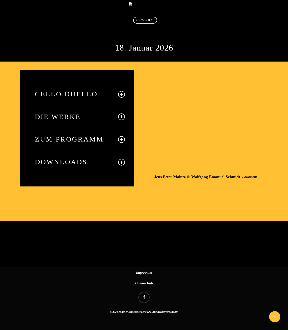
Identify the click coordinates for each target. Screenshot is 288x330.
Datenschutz (144, 283)
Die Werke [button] (58, 117)
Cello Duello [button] (66, 94)
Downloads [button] (61, 162)
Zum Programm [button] (69, 139)
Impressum (144, 273)
